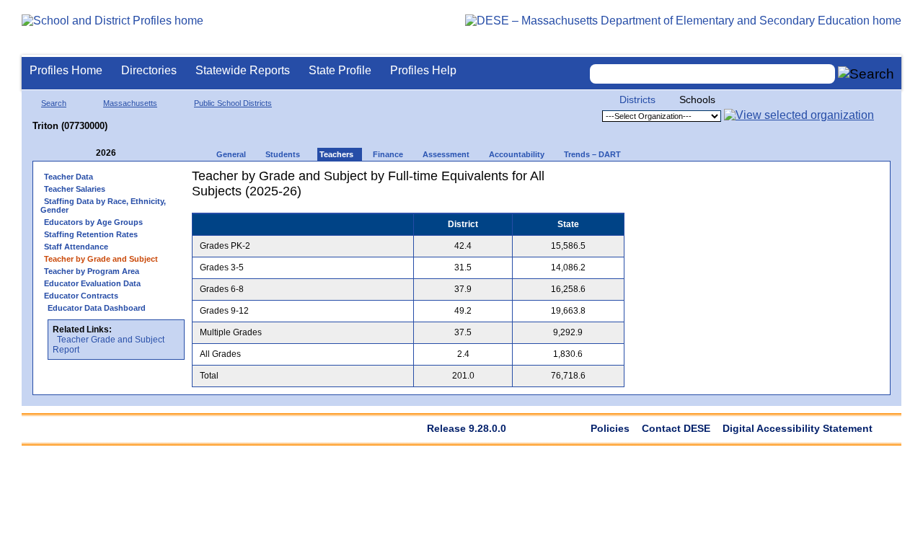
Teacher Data (68, 176)
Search (53, 103)
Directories (149, 70)
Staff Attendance (76, 246)
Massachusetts (130, 103)
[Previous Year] (86, 153)
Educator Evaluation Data (92, 283)
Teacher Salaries (74, 189)
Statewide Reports (242, 70)
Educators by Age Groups (93, 222)
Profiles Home (66, 70)
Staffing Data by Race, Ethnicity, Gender (103, 205)
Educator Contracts (81, 295)
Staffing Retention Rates (91, 234)
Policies (610, 428)
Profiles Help (423, 70)
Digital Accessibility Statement (798, 428)
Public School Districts (233, 103)
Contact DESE (676, 428)
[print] (567, 181)
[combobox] (712, 74)
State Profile (340, 70)
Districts (637, 99)
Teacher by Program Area (91, 271)
